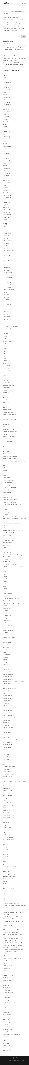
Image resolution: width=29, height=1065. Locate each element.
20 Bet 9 (5, 321)
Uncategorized (7, 980)
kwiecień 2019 (6, 210)
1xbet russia (6, 314)
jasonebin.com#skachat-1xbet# (11, 569)
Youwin (5, 1007)
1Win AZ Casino (7, 233)
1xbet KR (5, 302)
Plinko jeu (5, 847)
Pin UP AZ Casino (7, 803)
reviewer (5, 886)
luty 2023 (5, 141)
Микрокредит (6, 1017)
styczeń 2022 (6, 173)
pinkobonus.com (7, 822)
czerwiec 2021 (6, 190)
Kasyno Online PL (7, 593)
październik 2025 (7, 80)
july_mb (5, 579)
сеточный (5, 1027)
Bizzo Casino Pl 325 (8, 441)
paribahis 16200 (7, 790)
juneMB (5, 588)
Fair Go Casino (7, 535)
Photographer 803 (8, 798)
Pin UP (4, 800)
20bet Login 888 (7, 329)
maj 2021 (5, 192)
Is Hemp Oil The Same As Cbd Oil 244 (13, 566)
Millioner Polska (7, 642)
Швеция (5, 1036)
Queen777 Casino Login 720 (10, 866)
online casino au (7, 771)
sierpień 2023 (6, 126)
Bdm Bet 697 (6, 407)
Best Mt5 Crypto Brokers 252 (10, 419)
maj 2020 (5, 205)
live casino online (7, 625)
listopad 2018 (6, 217)
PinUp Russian (7, 827)
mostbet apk (6, 669)
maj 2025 (5, 92)
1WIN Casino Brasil (8, 240)
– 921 (4, 226)
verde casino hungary (9, 990)
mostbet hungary (7, 695)
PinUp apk (5, 825)
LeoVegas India (7, 613)
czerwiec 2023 (6, 131)
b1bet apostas (7, 387)
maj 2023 (5, 134)
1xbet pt (5, 309)
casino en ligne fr (7, 482)
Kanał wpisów (6, 1045)
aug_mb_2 (5, 348)
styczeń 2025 (6, 102)
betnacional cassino (8, 429)
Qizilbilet (5, 864)
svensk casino (6, 968)
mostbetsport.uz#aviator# (10, 740)
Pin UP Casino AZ (7, 812)
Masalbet (5, 632)
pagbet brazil (6, 788)
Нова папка (6, 1019)
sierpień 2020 (6, 200)
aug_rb (5, 351)
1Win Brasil (6, 236)
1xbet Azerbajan (7, 272)
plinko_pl (5, 856)
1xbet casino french (8, 287)
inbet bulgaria (7, 561)
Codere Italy (6, 514)
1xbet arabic (6, 267)
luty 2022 (5, 170)
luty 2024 (5, 124)
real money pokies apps (9, 876)
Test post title (6, 43)
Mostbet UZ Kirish (8, 730)
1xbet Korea (6, 299)
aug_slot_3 (5, 356)
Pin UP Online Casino (8, 817)
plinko (4, 842)
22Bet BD (5, 334)
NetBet (5, 749)
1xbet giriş (6, 292)
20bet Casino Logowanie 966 (10, 326)
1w (3, 231)
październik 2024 (7, 109)
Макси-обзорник (7, 1014)
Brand (4, 465)
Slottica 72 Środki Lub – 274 (10, 910)
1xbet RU (5, 311)
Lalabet (5, 605)
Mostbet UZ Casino (8, 727)
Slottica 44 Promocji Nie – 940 (11, 903)
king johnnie (6, 596)
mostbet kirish (7, 708)
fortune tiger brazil (8, 542)
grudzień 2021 (7, 175)
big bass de (6, 434)
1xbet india (6, 294)
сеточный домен (7, 1029)
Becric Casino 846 (7, 417)
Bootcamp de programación (10, 458)
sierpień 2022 (6, 156)
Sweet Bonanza (7, 970)
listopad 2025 (6, 77)
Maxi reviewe (6, 635)
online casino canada (8, 774)
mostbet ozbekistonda (9, 715)
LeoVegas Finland (7, 610)
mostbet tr (6, 722)
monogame (6, 662)
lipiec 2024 (6, 116)
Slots (4, 896)
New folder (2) (6, 757)
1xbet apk (5, 265)
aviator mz (6, 378)
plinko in (5, 844)
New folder (6, 754)
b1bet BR (5, 390)
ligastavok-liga (7, 620)
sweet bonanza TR (8, 975)
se (3, 891)
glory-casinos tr (7, 552)
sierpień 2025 (6, 85)
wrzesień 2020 (7, 197)
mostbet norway (7, 710)
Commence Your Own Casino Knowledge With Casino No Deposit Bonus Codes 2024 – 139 (14, 518)
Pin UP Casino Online (8, 815)
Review (5, 881)
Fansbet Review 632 (8, 540)
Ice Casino (5, 559)
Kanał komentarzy (8, 1048)
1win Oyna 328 (7, 253)
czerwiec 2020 (6, 202)
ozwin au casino (7, 779)
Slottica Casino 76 (7, 925)
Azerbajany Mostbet (8, 385)
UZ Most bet (6, 985)
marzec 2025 (6, 97)
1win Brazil (6, 238)
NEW (4, 752)
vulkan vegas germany (9, 1005)
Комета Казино (7, 1012)
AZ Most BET (6, 383)
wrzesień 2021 (7, 183)
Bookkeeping (6, 451)
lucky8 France (6, 627)
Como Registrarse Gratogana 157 (12, 523)
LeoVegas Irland (7, 615)
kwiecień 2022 (6, 165)
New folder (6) (6, 759)
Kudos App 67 (6, 601)
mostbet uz (6, 725)
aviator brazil (6, 365)
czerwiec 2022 (6, 161)
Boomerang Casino (8, 453)
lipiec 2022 (6, 158)
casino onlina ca (7, 490)
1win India (6, 248)
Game (4, 547)
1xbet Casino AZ (7, 282)
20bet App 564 (7, 324)
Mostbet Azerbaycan (8, 679)
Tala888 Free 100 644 (8, 978)
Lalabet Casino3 (7, 608)
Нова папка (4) (7, 1022)
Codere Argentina (7, 512)
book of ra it (6, 449)
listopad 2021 (6, 178)
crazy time (5, 525)
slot (4, 893)
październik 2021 (7, 180)
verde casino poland (8, 992)
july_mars (5, 576)
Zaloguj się (6, 1043)
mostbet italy (6, 703)
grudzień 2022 (7, 146)
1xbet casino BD (7, 285)
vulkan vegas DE (7, 1000)
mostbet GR (6, 693)
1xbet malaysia (7, 304)
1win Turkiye (6, 255)
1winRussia (6, 260)
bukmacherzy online (8, 468)
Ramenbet (5, 869)
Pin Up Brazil (6, 808)
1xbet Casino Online (8, 289)
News (4, 764)
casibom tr (6, 470)
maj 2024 (5, 121)
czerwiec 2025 (6, 90)
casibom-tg (6, 472)
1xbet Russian (6, 316)
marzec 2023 (6, 138)
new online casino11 (8, 762)
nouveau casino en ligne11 (10, 766)
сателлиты (5, 1024)
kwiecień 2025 (6, 94)
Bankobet (5, 397)
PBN (4, 793)
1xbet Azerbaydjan (8, 275)
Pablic (4, 785)
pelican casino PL (7, 795)
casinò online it (7, 495)
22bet (4, 331)
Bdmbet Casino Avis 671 (9, 412)
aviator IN (5, 373)
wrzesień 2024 (7, 112)
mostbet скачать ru (8, 735)
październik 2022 (7, 151)
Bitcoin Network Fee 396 (9, 436)
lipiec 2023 (6, 129)
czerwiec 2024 (6, 119)
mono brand (6, 649)
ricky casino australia (8, 888)
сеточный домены (7, 1031)
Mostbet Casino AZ (8, 686)
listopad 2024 (6, 107)
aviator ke (5, 375)
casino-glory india (7, 507)
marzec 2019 (6, 212)
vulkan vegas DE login (9, 1002)
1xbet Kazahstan (7, 297)
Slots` (4, 898)
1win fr (5, 245)
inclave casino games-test (10, 564)
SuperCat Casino (7, 965)
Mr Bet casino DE (7, 742)
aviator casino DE (7, 368)
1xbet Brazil (6, 280)
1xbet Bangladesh (8, 277)
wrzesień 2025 (7, 82)
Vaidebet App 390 (7, 987)
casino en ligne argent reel (10, 480)
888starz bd (6, 338)
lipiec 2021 (6, 187)
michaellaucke (7, 640)
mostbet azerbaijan (8, 676)
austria (5, 360)
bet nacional (6, 424)
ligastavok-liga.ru (7, 623)
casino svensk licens (8, 497)
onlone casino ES (7, 776)
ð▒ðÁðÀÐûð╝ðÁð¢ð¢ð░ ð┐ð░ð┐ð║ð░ (13, 530)
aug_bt (5, 343)
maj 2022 (5, 163)
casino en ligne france (9, 485)
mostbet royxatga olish (9, 718)
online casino (6, 769)
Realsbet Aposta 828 (8, 878)
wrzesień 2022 (7, 153)
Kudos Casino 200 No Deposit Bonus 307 (14, 603)
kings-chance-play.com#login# (11, 598)
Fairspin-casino (7, 538)
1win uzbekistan (7, 258)
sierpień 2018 (6, 219)
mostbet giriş (6, 691)
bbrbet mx (6, 405)
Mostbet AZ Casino (8, 674)
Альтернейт (6, 1009)
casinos (5, 509)
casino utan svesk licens (9, 502)
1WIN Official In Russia (9, 250)
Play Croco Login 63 (8, 837)
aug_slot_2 (5, 353)
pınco (4, 834)
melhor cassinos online (9, 637)
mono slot (5, 652)
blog (4, 444)
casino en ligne (7, 477)
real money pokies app (9, 874)
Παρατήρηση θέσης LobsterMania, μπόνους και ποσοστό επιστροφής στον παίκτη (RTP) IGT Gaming (14, 64)
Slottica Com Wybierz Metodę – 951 (12, 943)
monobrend (6, 659)
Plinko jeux (6, 852)
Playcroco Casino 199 (8, 839)
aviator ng (5, 380)
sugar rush (6, 963)
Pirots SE (5, 832)
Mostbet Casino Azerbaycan (10, 688)
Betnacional (6, 427)
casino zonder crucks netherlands (12, 504)
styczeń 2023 (6, 143)
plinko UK (5, 854)
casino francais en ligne (9, 487)
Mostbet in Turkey (8, 698)
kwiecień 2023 (6, 136)
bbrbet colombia (7, 402)
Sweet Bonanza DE (8, 973)
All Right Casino (7, 341)
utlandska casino (7, 983)
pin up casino (6, 810)
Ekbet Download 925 (8, 533)
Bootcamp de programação (10, 456)
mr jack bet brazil (7, 744)
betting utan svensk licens (10, 431)
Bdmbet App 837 (7, 409)
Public (4, 861)
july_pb (5, 581)
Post (4, 859)
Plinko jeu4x (6, 849)
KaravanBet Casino (8, 591)
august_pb (6, 358)
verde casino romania (9, 995)
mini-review (6, 645)
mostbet (5, 667)
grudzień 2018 (7, 214)
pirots (4, 830)
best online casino (8, 422)
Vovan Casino (6, 997)
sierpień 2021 (6, 185)
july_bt (4, 571)
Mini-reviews (6, 647)
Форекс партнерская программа (11, 1034)
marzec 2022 (6, 168)
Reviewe (5, 883)
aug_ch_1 (5, 346)
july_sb (5, 586)
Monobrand (6, 657)
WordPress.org (7, 1050)
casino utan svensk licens (10, 499)
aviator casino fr (7, 370)
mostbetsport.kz (7, 737)
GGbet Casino (6, 550)
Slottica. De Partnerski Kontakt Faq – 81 (13, 958)
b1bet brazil (6, 392)
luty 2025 (5, 99)
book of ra (5, 446)
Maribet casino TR (8, 630)
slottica (5, 901)
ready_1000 (6, 871)
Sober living (6, 961)
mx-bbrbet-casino (7, 747)
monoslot (5, 664)
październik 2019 (7, 207)
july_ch (5, 574)
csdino (4, 528)
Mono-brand (6, 654)
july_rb (5, 583)
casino (4, 475)
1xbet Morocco (7, 307)
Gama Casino (6, 545)
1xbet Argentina (7, 270)
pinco (4, 820)
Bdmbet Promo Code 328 (9, 414)
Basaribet (5, 400)
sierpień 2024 (6, 114)
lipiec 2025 (6, 87)
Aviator (5, 363)
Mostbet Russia (7, 720)
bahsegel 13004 (7, 395)
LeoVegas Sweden (7, 618)
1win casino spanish (8, 243)
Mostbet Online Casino (9, 713)
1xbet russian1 (7, 319)
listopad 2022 (6, 148)
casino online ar (7, 492)
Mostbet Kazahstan (8, 705)
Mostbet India (6, 700)
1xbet (4, 263)
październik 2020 (7, 195)
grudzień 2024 (7, 104)
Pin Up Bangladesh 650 (9, 805)
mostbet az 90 (6, 672)
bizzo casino (6, 439)
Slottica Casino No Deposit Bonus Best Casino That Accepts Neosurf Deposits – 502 (13, 934)
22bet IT (5, 336)
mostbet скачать (7, 732)
